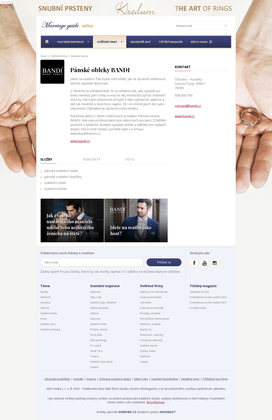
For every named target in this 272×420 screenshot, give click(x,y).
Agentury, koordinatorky (153, 291)
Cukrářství (145, 302)
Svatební (70, 42)
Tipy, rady (95, 297)
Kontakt (78, 379)
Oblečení (45, 297)
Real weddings (98, 340)
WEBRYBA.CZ (127, 412)
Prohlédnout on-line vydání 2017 (208, 302)
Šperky (44, 291)
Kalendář (140, 42)
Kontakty (92, 159)
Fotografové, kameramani (154, 318)
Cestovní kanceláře (150, 297)
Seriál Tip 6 (96, 351)
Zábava (44, 308)
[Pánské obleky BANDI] (52, 61)
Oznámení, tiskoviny (151, 340)
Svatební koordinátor (164, 379)
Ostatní (94, 367)
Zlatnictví (145, 356)
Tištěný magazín (203, 286)
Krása (43, 318)
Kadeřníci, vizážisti (150, 324)
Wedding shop (190, 379)
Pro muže (95, 345)
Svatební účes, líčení (101, 361)
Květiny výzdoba (99, 308)
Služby (46, 159)
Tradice (94, 356)
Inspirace (95, 291)
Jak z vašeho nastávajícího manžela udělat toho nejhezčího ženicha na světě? (70, 224)
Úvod (43, 56)
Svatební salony (79, 56)
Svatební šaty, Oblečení (103, 302)
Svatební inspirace (105, 286)
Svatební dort (48, 324)
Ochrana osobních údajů (115, 379)
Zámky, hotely (148, 351)
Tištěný (171, 42)
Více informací (156, 402)
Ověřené (107, 42)
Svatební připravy (50, 329)
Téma (45, 286)
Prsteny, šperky (98, 329)
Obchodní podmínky (57, 379)
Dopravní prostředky (152, 308)
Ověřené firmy (59, 56)
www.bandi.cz (80, 141)
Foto (129, 159)
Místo (199, 42)
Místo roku (141, 379)
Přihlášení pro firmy (215, 379)
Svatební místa (48, 313)
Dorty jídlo (96, 335)
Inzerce (91, 379)
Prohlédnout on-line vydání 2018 (208, 297)
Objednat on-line (199, 291)
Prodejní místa (198, 308)
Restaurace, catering (151, 335)
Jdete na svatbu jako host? (130, 230)
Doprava (95, 318)
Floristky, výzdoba (150, 313)
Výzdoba (45, 302)
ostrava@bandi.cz (188, 106)
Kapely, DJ (145, 329)
